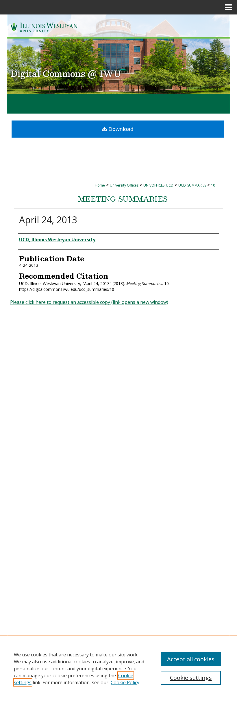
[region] (118, 668)
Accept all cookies (190, 659)
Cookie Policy (125, 682)
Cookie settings (191, 678)
